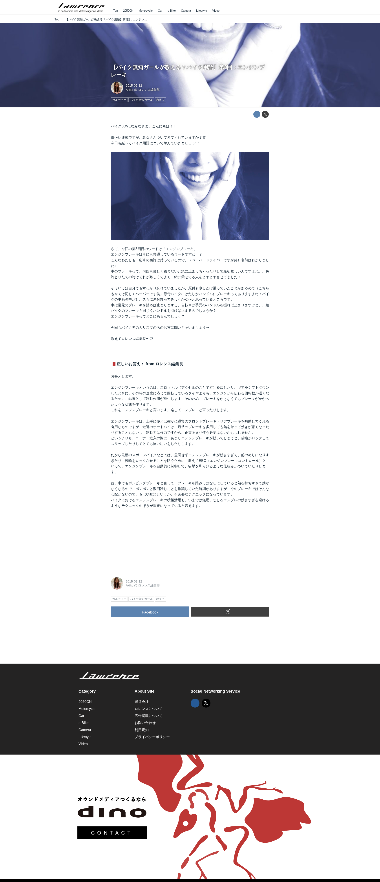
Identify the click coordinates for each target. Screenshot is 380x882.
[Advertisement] (144, 541)
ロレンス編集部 (149, 89)
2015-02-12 (134, 85)
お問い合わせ (145, 723)
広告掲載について (149, 716)
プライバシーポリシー (152, 737)
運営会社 (142, 702)
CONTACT (112, 833)
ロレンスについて (149, 709)
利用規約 (142, 730)
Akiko (129, 89)
